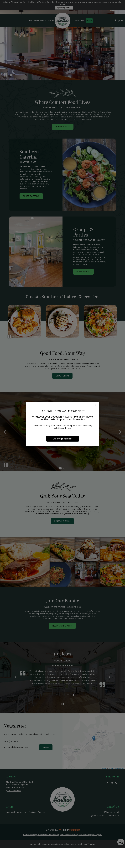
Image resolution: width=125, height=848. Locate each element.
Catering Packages (63, 438)
